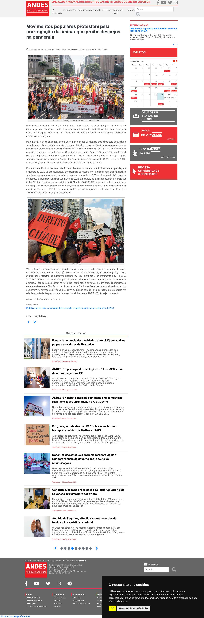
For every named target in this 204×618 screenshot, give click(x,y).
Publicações (31, 604)
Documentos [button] (69, 10)
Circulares (76, 598)
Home (29, 594)
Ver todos (171, 139)
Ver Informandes (168, 157)
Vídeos (100, 600)
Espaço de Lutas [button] (117, 12)
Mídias (100, 594)
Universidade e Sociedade (36, 606)
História (57, 600)
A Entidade (59, 594)
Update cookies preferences (15, 616)
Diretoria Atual (59, 598)
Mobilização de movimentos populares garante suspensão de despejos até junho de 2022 (70, 308)
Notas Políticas (78, 600)
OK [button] (112, 608)
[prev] (174, 61)
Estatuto (57, 606)
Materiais (100, 606)
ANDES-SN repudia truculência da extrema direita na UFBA (153, 29)
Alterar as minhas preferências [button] (133, 608)
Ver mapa (81, 571)
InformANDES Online (34, 600)
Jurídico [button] (106, 10)
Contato (130, 10)
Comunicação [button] (84, 10)
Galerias (100, 598)
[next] (176, 61)
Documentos (78, 594)
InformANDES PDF (33, 598)
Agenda (97, 10)
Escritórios (58, 604)
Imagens (100, 604)
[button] (173, 44)
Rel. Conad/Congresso (81, 604)
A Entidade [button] (57, 12)
